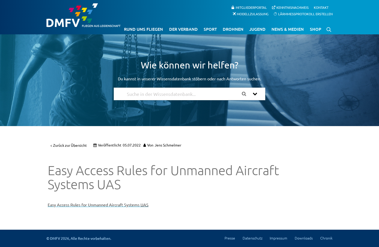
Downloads (304, 238)
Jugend (257, 29)
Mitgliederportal (251, 7)
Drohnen (233, 29)
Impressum (278, 238)
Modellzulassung (253, 13)
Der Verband (183, 29)
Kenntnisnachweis (292, 7)
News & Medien (287, 29)
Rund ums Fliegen (143, 29)
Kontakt (321, 7)
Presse (230, 238)
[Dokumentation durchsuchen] (246, 94)
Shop (315, 29)
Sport (210, 29)
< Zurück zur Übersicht (68, 145)
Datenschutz (252, 238)
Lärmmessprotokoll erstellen (305, 13)
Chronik (326, 238)
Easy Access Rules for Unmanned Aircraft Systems (98, 204)
